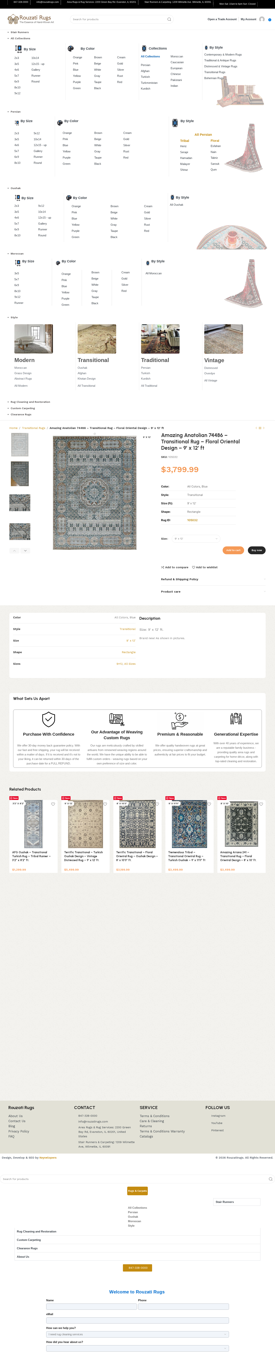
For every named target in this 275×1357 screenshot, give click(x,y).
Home (13, 428)
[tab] (137, 1191)
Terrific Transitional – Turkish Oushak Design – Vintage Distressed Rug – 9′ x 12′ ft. (83, 856)
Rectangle (129, 652)
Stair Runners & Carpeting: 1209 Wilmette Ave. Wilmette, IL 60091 (177, 2)
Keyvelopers (47, 1157)
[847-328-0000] (11, 2)
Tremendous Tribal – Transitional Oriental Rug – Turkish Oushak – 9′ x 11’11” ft (186, 856)
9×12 (120, 664)
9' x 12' (131, 640)
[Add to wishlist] (53, 804)
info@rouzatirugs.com (47, 2)
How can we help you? (61, 1328)
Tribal (184, 141)
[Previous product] (256, 428)
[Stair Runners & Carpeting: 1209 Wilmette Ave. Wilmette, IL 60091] (141, 2)
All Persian (203, 135)
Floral (215, 140)
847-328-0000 (21, 2)
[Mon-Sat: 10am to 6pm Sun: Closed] (216, 4)
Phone (142, 1300)
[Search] (169, 19)
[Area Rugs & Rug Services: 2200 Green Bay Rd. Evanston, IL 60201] (64, 2)
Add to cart (233, 550)
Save (15, 798)
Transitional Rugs (33, 428)
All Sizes (130, 664)
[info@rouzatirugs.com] (33, 2)
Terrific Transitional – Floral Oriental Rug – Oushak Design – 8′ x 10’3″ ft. (137, 856)
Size (164, 538)
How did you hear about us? (64, 1342)
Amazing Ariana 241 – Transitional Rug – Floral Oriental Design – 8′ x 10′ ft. (238, 856)
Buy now (257, 550)
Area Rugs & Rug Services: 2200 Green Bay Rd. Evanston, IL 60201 (101, 2)
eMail (49, 1314)
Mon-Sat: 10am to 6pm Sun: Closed (237, 4)
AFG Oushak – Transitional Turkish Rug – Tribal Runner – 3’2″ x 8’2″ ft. (31, 856)
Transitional (128, 629)
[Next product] (264, 428)
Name (50, 1300)
